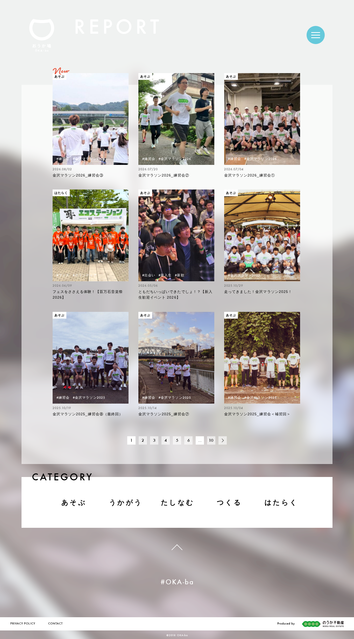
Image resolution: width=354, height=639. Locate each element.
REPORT (118, 28)
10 (211, 441)
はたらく (281, 502)
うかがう (126, 502)
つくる (229, 502)
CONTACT (55, 623)
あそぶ (74, 502)
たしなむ (177, 502)
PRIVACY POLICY (22, 623)
